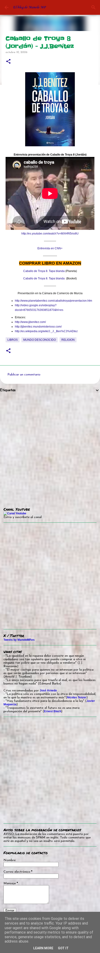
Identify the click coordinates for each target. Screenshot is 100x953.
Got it (63, 948)
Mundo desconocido (39, 339)
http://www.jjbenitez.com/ (30, 322)
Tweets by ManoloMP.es (19, 639)
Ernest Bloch (52, 711)
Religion (68, 339)
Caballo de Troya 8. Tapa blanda (44, 271)
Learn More (43, 948)
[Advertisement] (50, 446)
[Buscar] (93, 7)
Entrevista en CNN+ (50, 248)
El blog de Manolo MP (29, 7)
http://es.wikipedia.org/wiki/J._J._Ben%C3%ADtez (46, 331)
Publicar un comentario (23, 374)
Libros (12, 339)
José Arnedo (48, 690)
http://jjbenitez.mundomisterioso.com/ (38, 326)
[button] (8, 62)
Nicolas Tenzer (77, 697)
